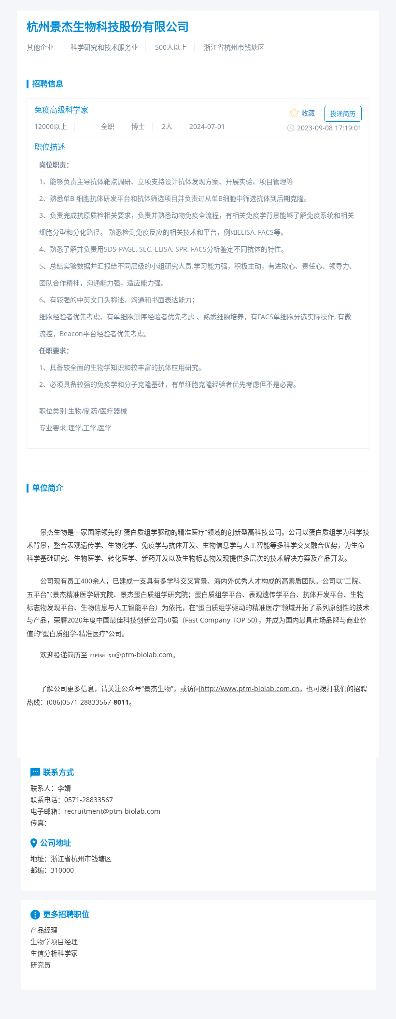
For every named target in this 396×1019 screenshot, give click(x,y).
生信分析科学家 (54, 953)
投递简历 (342, 113)
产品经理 (43, 929)
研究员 (40, 964)
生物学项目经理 (54, 941)
